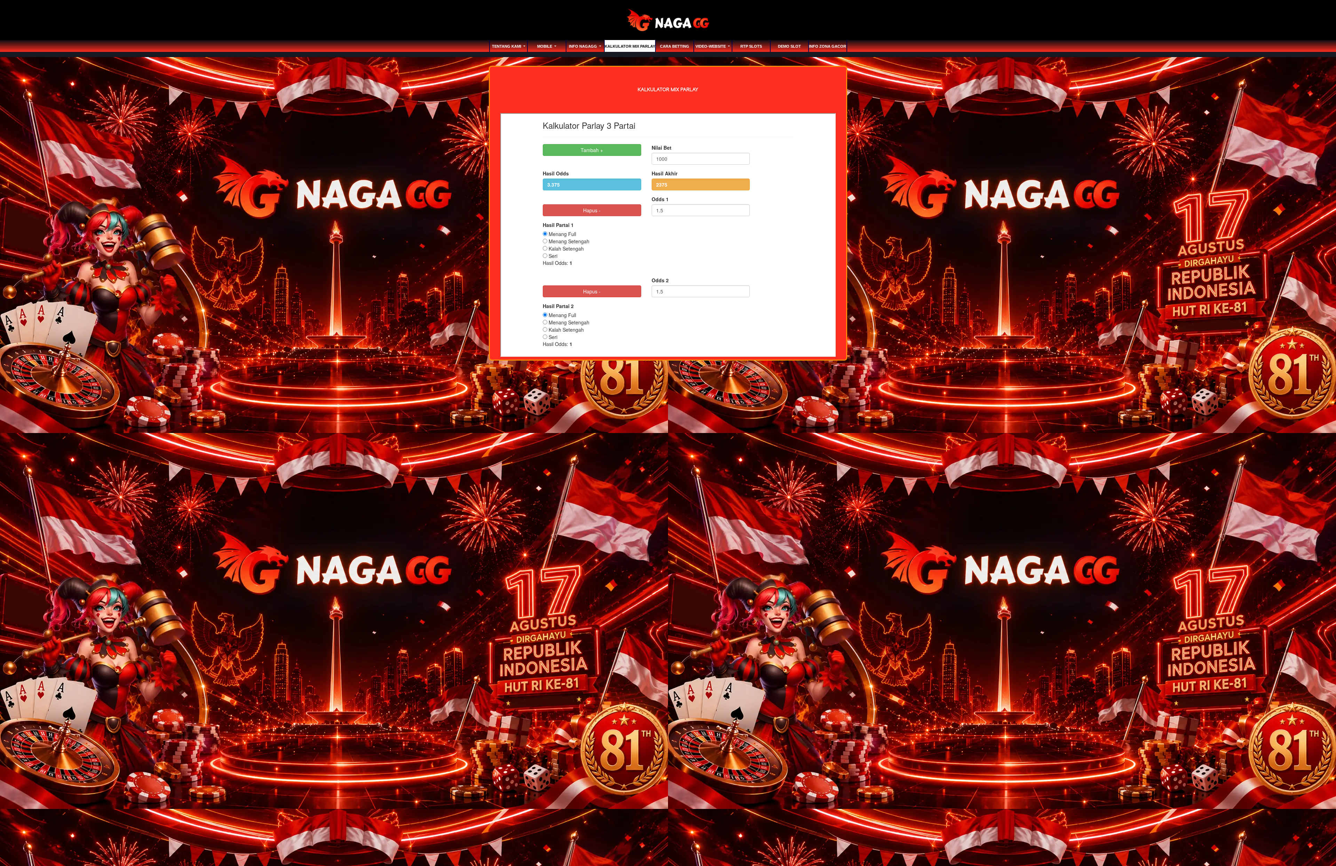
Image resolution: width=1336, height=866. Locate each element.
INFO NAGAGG (583, 46)
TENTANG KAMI (507, 46)
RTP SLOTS (751, 46)
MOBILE (545, 46)
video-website (711, 46)
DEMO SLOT (789, 46)
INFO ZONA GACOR (827, 46)
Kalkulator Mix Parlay (630, 46)
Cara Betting (674, 46)
